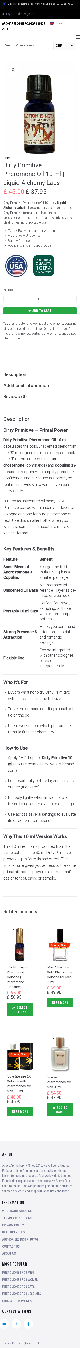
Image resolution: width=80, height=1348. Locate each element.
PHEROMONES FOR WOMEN (20, 1279)
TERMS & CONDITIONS (17, 1218)
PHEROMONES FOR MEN (18, 1272)
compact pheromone (48, 323)
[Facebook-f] (28, 1324)
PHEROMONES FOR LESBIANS (21, 1294)
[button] (78, 37)
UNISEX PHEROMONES (17, 1301)
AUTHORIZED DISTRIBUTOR (20, 1239)
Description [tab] (14, 374)
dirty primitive (12, 328)
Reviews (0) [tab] (15, 396)
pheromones (21, 333)
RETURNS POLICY (13, 1232)
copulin (69, 323)
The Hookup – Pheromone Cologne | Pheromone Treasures (17, 977)
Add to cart (42, 310)
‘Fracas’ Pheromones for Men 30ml (59, 1082)
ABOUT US (9, 1253)
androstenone (22, 323)
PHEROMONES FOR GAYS (18, 1287)
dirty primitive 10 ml (36, 328)
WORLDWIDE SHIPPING (17, 1211)
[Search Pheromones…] (25, 45)
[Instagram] (16, 1324)
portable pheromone (45, 333)
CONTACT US (11, 1246)
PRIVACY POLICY (13, 1225)
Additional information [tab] (26, 385)
